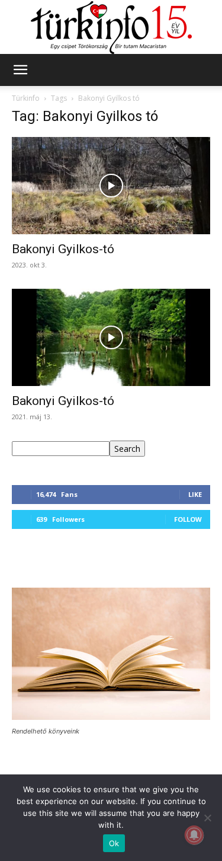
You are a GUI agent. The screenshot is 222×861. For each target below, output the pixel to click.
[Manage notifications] (194, 834)
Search (127, 448)
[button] (20, 70)
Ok (114, 843)
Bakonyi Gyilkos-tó (63, 249)
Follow (188, 519)
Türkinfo (26, 98)
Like (195, 494)
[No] (207, 818)
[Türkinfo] (111, 27)
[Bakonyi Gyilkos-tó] (111, 185)
